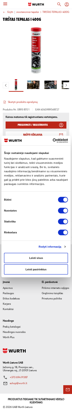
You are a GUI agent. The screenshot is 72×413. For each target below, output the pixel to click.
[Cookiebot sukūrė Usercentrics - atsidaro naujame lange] (52, 140)
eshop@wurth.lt (18, 383)
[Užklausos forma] (67, 389)
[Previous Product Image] (6, 85)
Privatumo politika (52, 298)
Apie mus (8, 288)
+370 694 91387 (19, 377)
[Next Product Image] (66, 85)
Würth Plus (9, 337)
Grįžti (10, 12)
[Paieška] (59, 4)
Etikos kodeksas (11, 298)
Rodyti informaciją (50, 246)
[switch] (63, 210)
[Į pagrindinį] (36, 4)
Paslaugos (8, 293)
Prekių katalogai (12, 326)
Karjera (7, 303)
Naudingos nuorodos (14, 332)
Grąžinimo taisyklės (52, 293)
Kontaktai (8, 309)
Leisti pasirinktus (36, 269)
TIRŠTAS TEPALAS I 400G (55, 12)
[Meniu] (5, 3)
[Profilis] (66, 4)
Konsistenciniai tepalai (26, 12)
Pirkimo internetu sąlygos (55, 288)
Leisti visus (36, 257)
